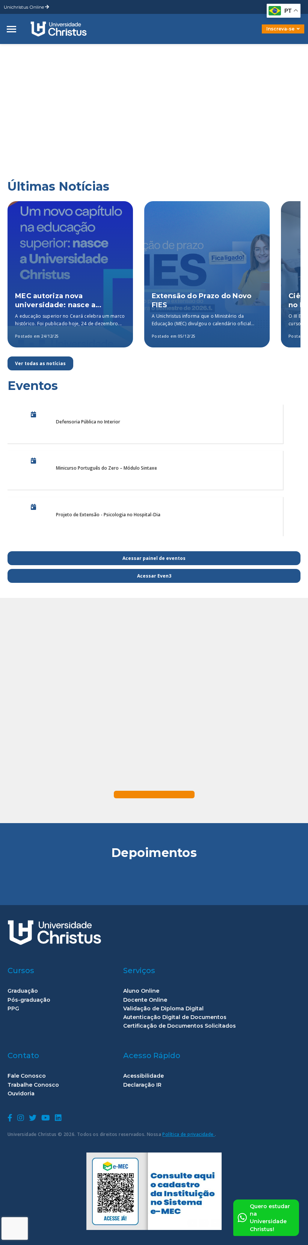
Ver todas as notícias (40, 363)
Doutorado (270, 34)
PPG (13, 1008)
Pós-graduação (29, 1000)
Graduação (23, 991)
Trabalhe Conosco (33, 1085)
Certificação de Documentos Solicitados (179, 1026)
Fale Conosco (27, 1076)
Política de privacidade (188, 1134)
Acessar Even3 (154, 576)
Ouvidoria (21, 1093)
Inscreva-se (280, 29)
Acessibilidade (143, 1076)
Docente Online (145, 1000)
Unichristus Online (24, 7)
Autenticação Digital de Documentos (174, 1017)
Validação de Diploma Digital (163, 1008)
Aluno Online (141, 991)
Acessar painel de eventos (154, 558)
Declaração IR (142, 1085)
